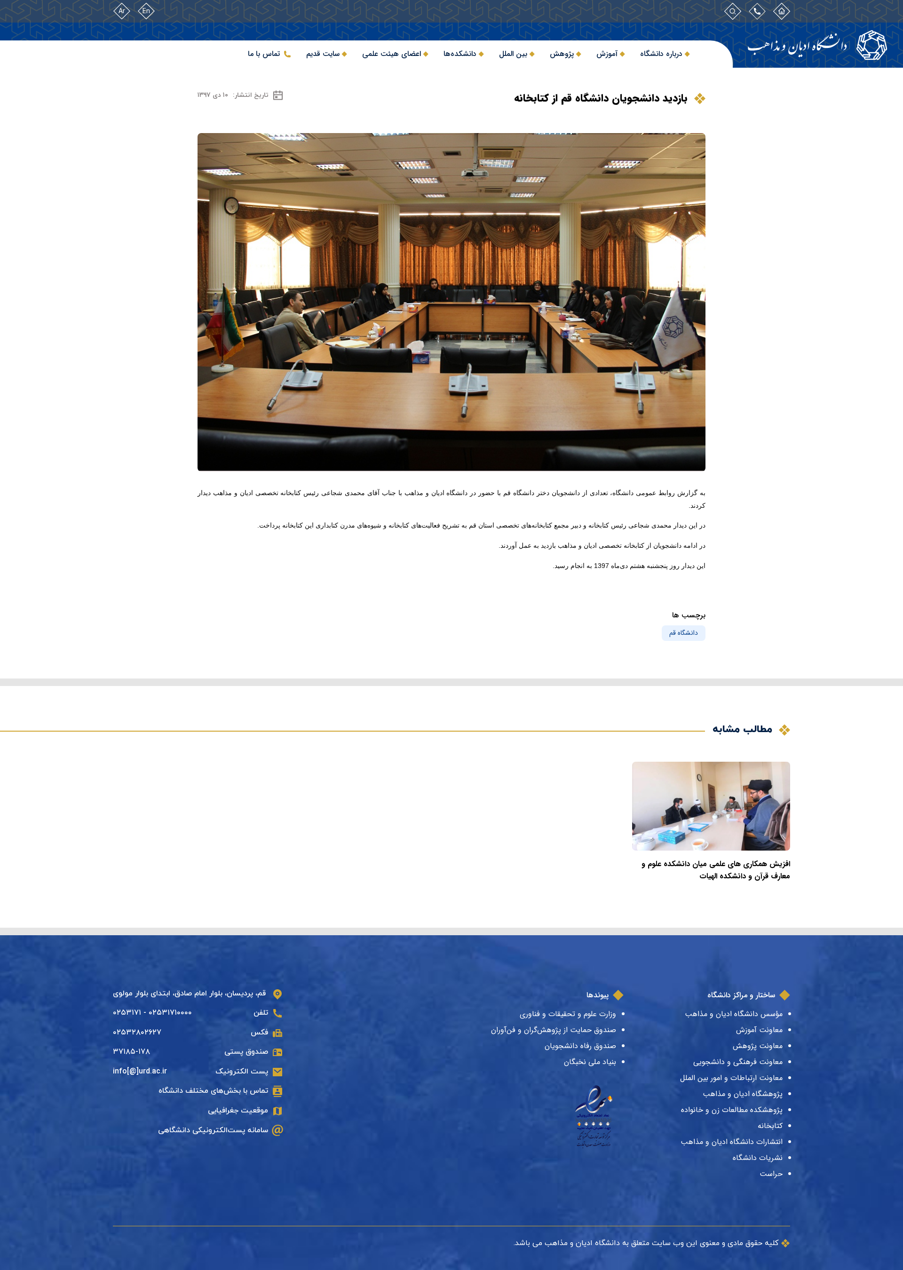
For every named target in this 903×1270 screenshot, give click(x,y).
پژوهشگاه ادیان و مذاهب (743, 1094)
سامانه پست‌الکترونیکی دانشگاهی (213, 1130)
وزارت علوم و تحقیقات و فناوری (568, 1014)
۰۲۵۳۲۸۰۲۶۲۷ (137, 1032)
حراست (771, 1174)
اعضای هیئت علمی (391, 54)
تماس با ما (264, 54)
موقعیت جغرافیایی (238, 1110)
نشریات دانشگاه (758, 1158)
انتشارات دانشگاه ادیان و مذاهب (732, 1142)
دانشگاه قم (683, 633)
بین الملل (513, 54)
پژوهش (562, 54)
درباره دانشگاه (661, 54)
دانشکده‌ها (460, 54)
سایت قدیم (323, 54)
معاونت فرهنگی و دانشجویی (738, 1062)
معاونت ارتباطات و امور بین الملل (731, 1078)
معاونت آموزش (759, 1030)
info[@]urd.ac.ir (140, 1071)
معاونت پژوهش (758, 1046)
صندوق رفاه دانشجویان (580, 1046)
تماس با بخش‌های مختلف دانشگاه (213, 1091)
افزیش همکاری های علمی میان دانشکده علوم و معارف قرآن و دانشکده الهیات (716, 870)
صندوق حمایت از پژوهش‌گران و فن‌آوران (553, 1030)
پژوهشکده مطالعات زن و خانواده (732, 1110)
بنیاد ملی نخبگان (590, 1062)
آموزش (607, 54)
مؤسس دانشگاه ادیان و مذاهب (734, 1014)
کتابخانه (770, 1126)
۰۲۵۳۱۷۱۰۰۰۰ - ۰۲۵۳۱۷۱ (152, 1013)
